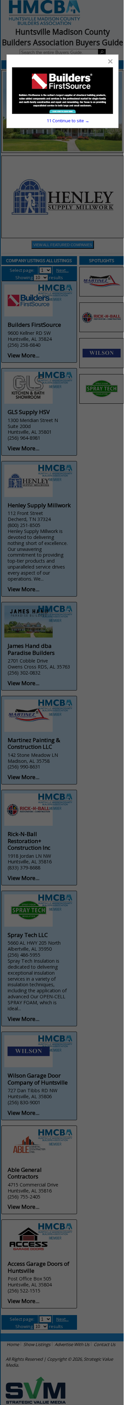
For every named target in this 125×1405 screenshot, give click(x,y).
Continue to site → (68, 121)
